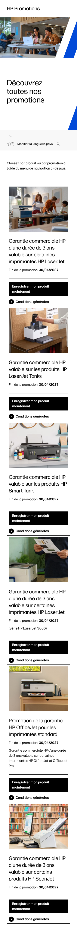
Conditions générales (32, 302)
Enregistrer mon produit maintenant (30, 289)
